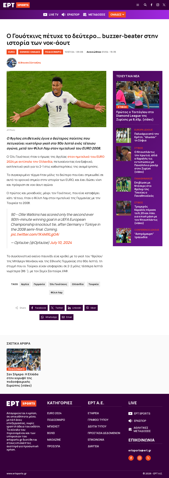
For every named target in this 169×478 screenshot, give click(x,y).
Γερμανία (39, 284)
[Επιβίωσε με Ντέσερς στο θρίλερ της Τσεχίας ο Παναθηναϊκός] (123, 184)
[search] (145, 4)
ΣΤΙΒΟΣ (122, 106)
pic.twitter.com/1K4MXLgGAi (35, 234)
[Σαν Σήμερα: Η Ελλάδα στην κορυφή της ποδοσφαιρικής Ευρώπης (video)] (24, 360)
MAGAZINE (54, 439)
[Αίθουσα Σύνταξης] (12, 63)
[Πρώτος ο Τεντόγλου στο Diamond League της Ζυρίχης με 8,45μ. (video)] (137, 94)
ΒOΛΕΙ (51, 433)
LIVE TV (53, 14)
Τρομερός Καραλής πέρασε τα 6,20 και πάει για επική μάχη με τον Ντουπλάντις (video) (145, 215)
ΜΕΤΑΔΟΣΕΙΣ (96, 14)
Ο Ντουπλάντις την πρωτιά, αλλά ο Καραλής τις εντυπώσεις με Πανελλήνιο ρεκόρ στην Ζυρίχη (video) (146, 162)
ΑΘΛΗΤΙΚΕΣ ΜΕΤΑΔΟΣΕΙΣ (142, 429)
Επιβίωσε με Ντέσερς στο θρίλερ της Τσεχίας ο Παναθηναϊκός (144, 189)
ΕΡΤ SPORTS (142, 413)
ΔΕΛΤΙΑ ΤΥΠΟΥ (97, 426)
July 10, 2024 (61, 242)
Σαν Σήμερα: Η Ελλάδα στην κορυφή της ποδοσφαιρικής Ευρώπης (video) (22, 379)
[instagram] (157, 4)
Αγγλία (25, 284)
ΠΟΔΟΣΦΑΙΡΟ (53, 51)
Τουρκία (93, 284)
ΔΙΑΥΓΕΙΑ (93, 446)
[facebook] (151, 4)
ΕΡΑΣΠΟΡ (73, 14)
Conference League (146, 229)
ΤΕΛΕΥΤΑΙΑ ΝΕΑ (127, 76)
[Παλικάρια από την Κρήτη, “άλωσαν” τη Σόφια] (123, 135)
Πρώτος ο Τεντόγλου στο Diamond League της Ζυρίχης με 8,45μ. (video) (135, 115)
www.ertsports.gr (17, 473)
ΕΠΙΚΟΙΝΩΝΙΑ (96, 439)
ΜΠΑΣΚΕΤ (53, 426)
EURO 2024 (54, 413)
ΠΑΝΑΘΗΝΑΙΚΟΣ (143, 178)
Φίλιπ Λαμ (56, 292)
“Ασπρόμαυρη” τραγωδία (144, 235)
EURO (11, 51)
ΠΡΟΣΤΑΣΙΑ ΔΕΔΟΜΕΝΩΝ (104, 433)
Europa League (143, 129)
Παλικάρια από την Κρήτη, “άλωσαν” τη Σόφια (146, 137)
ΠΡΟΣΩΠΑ (53, 446)
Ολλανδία (78, 284)
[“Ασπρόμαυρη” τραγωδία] (123, 235)
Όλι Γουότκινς (58, 284)
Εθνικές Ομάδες (30, 51)
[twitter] (164, 4)
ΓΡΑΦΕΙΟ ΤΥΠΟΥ (98, 420)
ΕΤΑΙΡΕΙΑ (93, 413)
